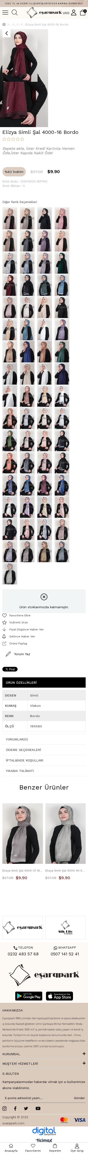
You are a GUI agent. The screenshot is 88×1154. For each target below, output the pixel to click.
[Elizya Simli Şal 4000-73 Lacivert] (63, 374)
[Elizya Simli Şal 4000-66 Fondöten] (11, 351)
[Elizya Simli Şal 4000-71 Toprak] (28, 374)
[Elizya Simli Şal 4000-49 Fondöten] (11, 218)
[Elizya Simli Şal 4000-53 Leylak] (45, 240)
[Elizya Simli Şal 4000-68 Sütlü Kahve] (45, 351)
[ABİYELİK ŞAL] (17, 24)
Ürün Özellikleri (21, 682)
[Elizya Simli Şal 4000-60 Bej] (45, 307)
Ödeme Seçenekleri (23, 750)
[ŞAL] (13, 24)
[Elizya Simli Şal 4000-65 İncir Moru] (63, 329)
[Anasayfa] (8, 24)
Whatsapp (65, 947)
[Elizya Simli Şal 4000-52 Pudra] (63, 240)
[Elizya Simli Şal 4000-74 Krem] (11, 396)
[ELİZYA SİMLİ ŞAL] (21, 24)
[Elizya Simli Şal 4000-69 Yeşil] (63, 351)
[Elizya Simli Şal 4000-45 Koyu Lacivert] (28, 285)
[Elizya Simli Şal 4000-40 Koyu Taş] (11, 573)
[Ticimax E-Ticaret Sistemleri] (44, 1141)
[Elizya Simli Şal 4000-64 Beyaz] (45, 329)
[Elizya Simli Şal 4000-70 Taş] (11, 374)
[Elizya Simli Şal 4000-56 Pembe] (63, 218)
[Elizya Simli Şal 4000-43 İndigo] (63, 285)
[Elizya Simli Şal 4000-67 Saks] (28, 351)
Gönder (78, 1098)
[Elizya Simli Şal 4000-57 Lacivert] (45, 218)
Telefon (23, 947)
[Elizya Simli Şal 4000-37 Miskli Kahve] (28, 551)
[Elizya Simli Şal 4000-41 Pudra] (11, 307)
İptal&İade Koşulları (24, 760)
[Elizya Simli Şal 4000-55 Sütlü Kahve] (11, 240)
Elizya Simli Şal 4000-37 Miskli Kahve (22, 870)
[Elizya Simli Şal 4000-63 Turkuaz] (28, 329)
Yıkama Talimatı (20, 771)
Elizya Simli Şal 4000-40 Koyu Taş (65, 870)
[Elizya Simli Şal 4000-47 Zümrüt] (63, 263)
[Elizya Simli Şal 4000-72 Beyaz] (45, 374)
